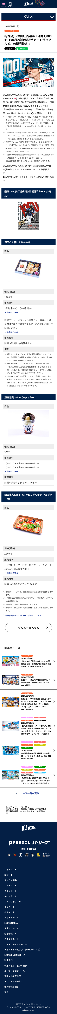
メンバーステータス (13, 981)
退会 (6, 992)
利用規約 (8, 960)
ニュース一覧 (21, 807)
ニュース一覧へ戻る (28, 793)
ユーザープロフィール (14, 970)
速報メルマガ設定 (12, 976)
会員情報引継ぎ (11, 986)
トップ (9, 807)
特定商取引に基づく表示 (15, 965)
